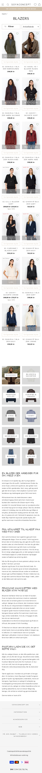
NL (27, 769)
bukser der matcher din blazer (13, 502)
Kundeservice (20, 719)
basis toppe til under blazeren (17, 554)
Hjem (4, 14)
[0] (35, 4)
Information (20, 712)
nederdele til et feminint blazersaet (15, 621)
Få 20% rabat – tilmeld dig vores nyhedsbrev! (20, 735)
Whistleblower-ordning (19, 755)
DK (11, 769)
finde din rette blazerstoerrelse (14, 667)
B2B (20, 727)
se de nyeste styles (25, 518)
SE (24, 769)
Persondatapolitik (24, 751)
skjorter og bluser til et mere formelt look (17, 566)
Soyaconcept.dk (20, 704)
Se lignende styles (11, 62)
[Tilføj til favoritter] (17, 33)
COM (16, 769)
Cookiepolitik (12, 751)
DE (20, 769)
